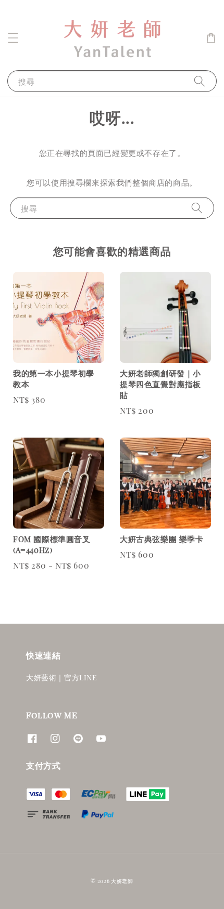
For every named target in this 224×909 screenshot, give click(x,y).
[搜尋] (199, 81)
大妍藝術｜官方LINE (61, 677)
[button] (13, 38)
